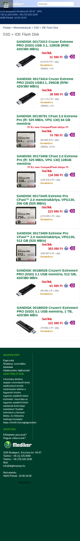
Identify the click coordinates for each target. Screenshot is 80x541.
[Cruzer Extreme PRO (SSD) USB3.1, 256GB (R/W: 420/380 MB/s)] (26, 108)
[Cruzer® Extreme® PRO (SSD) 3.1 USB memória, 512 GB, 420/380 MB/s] (26, 299)
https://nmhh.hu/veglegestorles (16, 422)
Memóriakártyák (22, 27)
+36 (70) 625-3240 (28, 14)
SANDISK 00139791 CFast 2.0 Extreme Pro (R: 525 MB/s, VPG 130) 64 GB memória (47, 119)
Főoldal (7, 27)
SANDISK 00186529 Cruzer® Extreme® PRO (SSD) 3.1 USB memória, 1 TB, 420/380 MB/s (47, 311)
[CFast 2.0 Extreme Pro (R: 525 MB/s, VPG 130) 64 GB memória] (26, 148)
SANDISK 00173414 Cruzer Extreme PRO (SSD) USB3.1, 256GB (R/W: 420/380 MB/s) (45, 82)
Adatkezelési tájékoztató (16, 370)
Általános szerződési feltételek (14, 365)
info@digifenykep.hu (14, 465)
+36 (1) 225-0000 (9, 14)
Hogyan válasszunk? (14, 438)
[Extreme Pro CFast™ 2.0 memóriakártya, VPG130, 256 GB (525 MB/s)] (26, 225)
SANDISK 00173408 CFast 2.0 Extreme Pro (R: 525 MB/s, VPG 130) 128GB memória (47, 159)
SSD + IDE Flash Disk (46, 27)
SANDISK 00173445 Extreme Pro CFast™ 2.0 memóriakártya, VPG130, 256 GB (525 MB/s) (46, 199)
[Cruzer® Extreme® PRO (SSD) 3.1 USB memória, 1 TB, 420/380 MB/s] (26, 336)
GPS (39, 11)
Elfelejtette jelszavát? (14, 434)
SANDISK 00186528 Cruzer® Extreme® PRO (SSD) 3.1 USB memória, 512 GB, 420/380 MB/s (47, 274)
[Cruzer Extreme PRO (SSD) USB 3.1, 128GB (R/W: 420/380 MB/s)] (26, 70)
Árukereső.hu (24, 482)
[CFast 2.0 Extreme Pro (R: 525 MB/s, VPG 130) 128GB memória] (26, 188)
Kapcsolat (8, 360)
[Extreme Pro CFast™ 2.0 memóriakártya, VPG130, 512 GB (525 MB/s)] (26, 262)
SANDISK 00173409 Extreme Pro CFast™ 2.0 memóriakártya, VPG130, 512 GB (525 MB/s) (46, 237)
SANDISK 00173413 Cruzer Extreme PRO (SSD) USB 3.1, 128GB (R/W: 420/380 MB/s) (45, 45)
